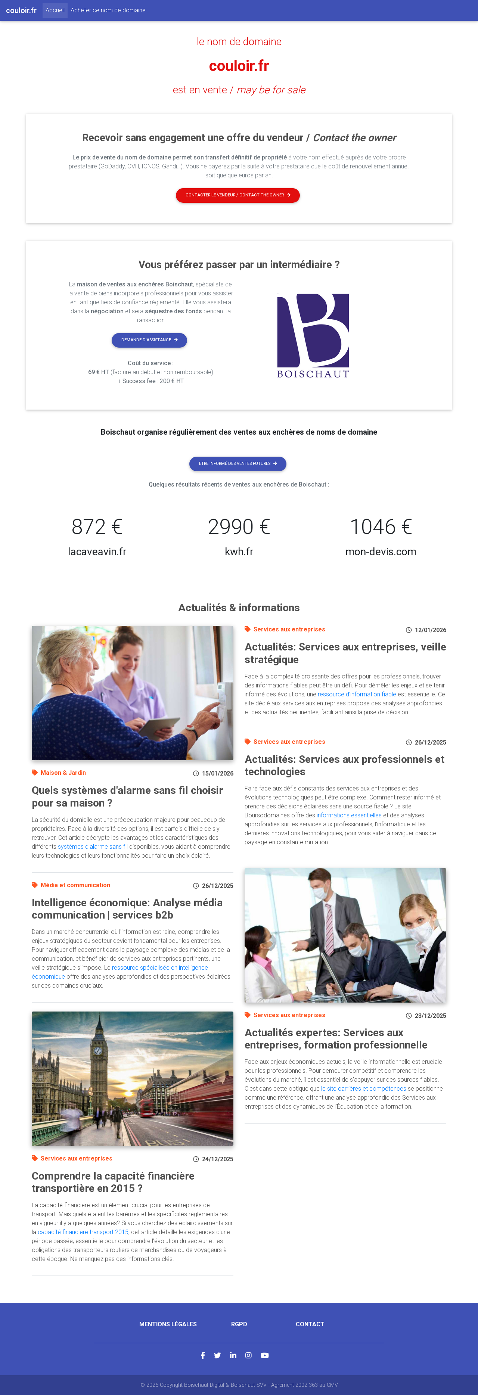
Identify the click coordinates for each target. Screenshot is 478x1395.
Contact (310, 1324)
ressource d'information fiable (357, 694)
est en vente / (239, 90)
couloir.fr (239, 66)
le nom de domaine (239, 42)
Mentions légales (168, 1324)
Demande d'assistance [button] (146, 340)
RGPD (239, 1324)
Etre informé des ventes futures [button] (234, 463)
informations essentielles (349, 815)
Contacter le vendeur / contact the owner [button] (235, 195)
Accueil (57, 10)
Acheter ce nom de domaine (108, 10)
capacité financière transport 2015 (83, 1232)
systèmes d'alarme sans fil (93, 846)
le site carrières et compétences (363, 1088)
